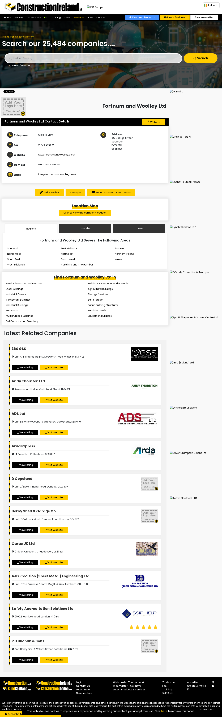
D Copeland (22, 478)
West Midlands (16, 264)
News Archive (84, 693)
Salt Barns (12, 310)
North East (67, 254)
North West (14, 254)
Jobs (90, 17)
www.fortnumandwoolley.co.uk (56, 154)
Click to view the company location (84, 212)
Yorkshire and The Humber (77, 264)
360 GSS (19, 348)
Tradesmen (34, 17)
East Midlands (69, 248)
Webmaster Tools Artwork (128, 682)
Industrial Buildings (17, 305)
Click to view (45, 135)
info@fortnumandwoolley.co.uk (57, 174)
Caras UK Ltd (23, 543)
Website (155, 122)
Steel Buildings (14, 289)
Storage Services (98, 294)
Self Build (19, 17)
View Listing (26, 367)
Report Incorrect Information (113, 192)
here (164, 711)
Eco (46, 17)
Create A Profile (196, 686)
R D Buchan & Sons (28, 641)
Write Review (51, 192)
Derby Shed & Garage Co (34, 511)
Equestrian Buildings (100, 316)
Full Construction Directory (22, 321)
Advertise (79, 17)
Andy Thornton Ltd (28, 381)
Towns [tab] (139, 228)
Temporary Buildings (18, 299)
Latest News (83, 689)
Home (7, 17)
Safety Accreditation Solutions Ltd (43, 608)
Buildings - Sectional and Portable (108, 283)
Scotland (12, 248)
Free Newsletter (204, 17)
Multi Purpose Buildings (19, 316)
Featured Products (143, 17)
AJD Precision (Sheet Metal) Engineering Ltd (50, 576)
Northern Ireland (124, 254)
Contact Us (83, 686)
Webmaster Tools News (127, 686)
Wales (118, 259)
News (67, 17)
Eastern (119, 248)
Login (77, 192)
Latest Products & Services (129, 689)
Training (56, 17)
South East (13, 259)
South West (68, 259)
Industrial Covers (16, 294)
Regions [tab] (31, 228)
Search (202, 58)
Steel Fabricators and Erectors (24, 283)
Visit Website (55, 367)
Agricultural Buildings (100, 289)
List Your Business (174, 17)
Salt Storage (95, 299)
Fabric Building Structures (103, 305)
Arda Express (23, 446)
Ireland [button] (212, 5)
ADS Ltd (18, 413)
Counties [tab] (85, 228)
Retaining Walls (97, 310)
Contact (100, 17)
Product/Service (20, 65)
